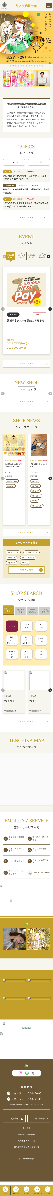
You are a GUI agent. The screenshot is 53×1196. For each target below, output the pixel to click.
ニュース (14, 162)
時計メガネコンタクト (26, 640)
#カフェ (25, 563)
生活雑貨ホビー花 (11, 654)
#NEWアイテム (13, 552)
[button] (10, 66)
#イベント (11, 557)
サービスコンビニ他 (41, 654)
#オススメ (11, 563)
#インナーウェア (28, 557)
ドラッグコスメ (41, 640)
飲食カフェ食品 (26, 654)
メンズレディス (26, 626)
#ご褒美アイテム (31, 552)
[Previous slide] (4, 256)
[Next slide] (48, 256)
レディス (12, 626)
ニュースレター (39, 162)
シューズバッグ (41, 626)
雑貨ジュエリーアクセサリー (12, 640)
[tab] (8, 610)
